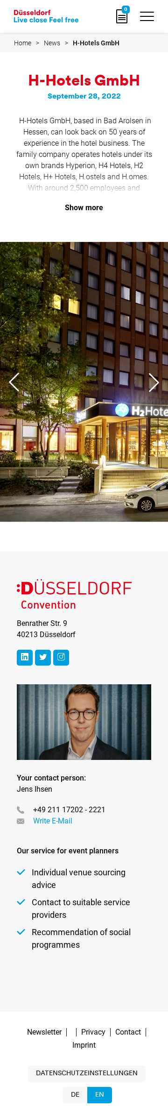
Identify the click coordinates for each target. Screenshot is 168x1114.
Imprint (84, 1045)
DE (75, 1095)
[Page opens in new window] (25, 658)
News (52, 43)
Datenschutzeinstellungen (87, 1073)
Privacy (93, 1032)
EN (99, 1095)
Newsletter (44, 1032)
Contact (128, 1032)
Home (22, 43)
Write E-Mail (52, 820)
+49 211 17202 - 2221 (69, 809)
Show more (84, 207)
